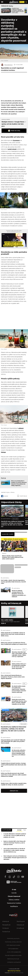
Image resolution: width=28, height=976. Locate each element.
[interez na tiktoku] (14, 876)
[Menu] (2, 2)
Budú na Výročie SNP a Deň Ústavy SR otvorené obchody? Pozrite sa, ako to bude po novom (14, 843)
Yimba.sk (5, 928)
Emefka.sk (20, 928)
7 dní (24, 830)
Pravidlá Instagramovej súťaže (13, 955)
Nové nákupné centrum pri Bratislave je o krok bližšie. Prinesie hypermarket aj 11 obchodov (15, 857)
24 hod (19, 830)
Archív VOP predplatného (14, 952)
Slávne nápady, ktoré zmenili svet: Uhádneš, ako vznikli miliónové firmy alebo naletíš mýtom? (12, 557)
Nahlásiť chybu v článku (7, 492)
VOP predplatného (13, 948)
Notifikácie (14, 906)
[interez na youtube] (22, 876)
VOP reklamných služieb (13, 945)
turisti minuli (12, 149)
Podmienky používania (13, 938)
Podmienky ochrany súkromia (13, 942)
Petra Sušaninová (8, 64)
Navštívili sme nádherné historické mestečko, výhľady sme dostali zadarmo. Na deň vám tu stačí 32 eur (12, 524)
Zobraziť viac (14, 790)
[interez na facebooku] (5, 876)
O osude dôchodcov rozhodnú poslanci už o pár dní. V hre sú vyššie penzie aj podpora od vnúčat (15, 835)
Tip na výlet (15, 518)
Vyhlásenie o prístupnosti (14, 962)
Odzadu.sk (20, 925)
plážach (21, 428)
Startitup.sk (21, 921)
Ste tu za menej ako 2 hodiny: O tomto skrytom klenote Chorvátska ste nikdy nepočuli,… (19, 483)
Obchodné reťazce (25, 683)
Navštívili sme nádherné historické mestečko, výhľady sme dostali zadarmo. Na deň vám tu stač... (18, 10)
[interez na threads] (9, 876)
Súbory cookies (14, 900)
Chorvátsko (25, 649)
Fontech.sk (6, 931)
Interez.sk (5, 921)
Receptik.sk (6, 925)
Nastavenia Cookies (14, 903)
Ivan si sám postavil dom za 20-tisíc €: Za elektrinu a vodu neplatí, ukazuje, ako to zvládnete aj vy (14, 850)
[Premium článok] (5, 710)
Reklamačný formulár (13, 959)
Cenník (14, 893)
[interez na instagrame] (18, 876)
